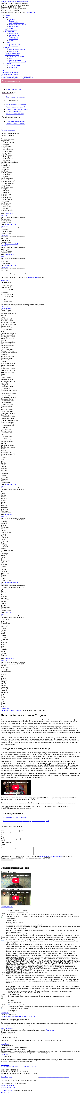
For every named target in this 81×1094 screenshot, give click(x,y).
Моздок (19, 710)
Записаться (4, 215)
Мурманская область (8, 386)
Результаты (12, 40)
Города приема (6, 308)
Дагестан (4, 340)
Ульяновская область (8, 440)
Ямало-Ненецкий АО (8, 454)
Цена (10, 58)
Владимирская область (8, 333)
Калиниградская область (9, 353)
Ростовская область (7, 408)
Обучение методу (10, 30)
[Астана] (9, 844)
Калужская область (7, 356)
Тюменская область (7, 436)
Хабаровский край (7, 441)
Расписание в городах (12, 53)
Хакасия (3, 443)
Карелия (3, 361)
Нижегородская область (9, 390)
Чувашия (4, 450)
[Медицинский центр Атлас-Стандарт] (14, 1)
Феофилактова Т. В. (11, 244)
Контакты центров (15, 65)
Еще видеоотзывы (7, 907)
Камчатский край (7, 358)
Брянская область (6, 329)
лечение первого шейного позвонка (51, 1077)
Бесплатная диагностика (17, 56)
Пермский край (6, 402)
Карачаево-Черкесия (7, 360)
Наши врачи (13, 21)
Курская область (6, 377)
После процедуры (15, 60)
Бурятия (3, 331)
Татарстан (4, 427)
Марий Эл (4, 383)
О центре (12, 19)
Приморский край (7, 404)
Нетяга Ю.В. (9, 213)
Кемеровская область (8, 363)
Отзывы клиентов (15, 44)
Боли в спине (13, 39)
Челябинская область (8, 447)
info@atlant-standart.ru (8, 1087)
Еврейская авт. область (8, 342)
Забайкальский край (7, 344)
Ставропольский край (8, 424)
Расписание (11, 710)
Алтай (3, 317)
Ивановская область (7, 345)
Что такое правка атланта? (15, 114)
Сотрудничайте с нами (16, 23)
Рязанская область (7, 409)
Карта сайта (13, 67)
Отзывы (7, 42)
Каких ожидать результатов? (15, 107)
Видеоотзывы (13, 46)
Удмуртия (4, 438)
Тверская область (6, 429)
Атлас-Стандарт (6, 1077)
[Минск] (9, 846)
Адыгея (3, 315)
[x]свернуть (5, 280)
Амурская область (7, 321)
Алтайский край (6, 319)
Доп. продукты (14, 26)
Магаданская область (8, 381)
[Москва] (9, 841)
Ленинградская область (9, 313)
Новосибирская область (9, 393)
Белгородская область (8, 328)
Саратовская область (8, 413)
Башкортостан (5, 326)
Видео (7, 48)
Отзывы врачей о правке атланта (17, 109)
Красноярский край (7, 372)
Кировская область (7, 365)
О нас (7, 17)
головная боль (24, 1016)
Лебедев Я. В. (9, 254)
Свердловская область (8, 418)
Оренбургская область (8, 397)
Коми (2, 367)
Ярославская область (8, 456)
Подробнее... (50, 1030)
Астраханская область (8, 324)
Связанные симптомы (8, 1014)
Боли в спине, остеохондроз (15, 97)
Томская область (6, 431)
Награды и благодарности (17, 24)
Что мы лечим (9, 32)
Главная (7, 15)
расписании (31, 12)
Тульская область (6, 433)
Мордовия (4, 385)
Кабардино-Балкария (8, 351)
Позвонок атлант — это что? (15, 124)
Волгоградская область (8, 335)
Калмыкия (4, 354)
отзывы (66, 1077)
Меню (3, 70)
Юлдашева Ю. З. (10, 224)
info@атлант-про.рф (7, 1085)
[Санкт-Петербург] (9, 842)
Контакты (8, 64)
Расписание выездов (8, 130)
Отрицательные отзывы (14, 111)
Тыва (2, 434)
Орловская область (7, 399)
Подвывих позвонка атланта (15, 121)
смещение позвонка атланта (10, 1016)
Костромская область (8, 369)
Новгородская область (8, 392)
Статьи (11, 28)
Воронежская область (8, 338)
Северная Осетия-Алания (9, 420)
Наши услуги (13, 33)
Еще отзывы (5, 1013)
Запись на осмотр (7, 1028)
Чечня (3, 449)
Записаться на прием (12, 55)
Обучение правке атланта (9, 74)
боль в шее (32, 1016)
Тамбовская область (7, 425)
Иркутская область (7, 349)
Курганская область (7, 376)
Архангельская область (8, 322)
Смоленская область (7, 422)
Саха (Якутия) (5, 415)
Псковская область (7, 406)
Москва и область (7, 312)
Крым (3, 374)
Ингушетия (4, 347)
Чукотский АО (6, 452)
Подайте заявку (33, 277)
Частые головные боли (13, 89)
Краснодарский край (8, 370)
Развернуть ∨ (11, 920)
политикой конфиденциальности (50, 856)
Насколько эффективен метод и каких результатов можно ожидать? (26, 821)
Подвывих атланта (15, 35)
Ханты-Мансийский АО (9, 445)
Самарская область (7, 411)
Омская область (6, 395)
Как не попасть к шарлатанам (16, 105)
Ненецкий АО (5, 388)
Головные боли (14, 37)
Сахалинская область (8, 417)
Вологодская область (8, 337)
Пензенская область (7, 401)
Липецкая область (7, 379)
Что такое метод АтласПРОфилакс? (15, 817)
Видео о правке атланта (17, 49)
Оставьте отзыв (6, 76)
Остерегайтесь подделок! (17, 62)
